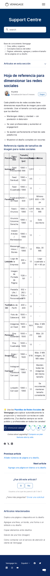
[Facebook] (5, 444)
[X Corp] (8, 444)
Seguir (42, 94)
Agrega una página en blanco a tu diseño (27, 467)
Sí (21, 485)
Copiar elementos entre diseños (18, 530)
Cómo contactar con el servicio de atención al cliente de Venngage (24, 541)
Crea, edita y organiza (16, 46)
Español (24, 563)
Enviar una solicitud (35, 497)
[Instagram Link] (12, 568)
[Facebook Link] (34, 563)
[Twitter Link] (40, 563)
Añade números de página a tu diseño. (21, 457)
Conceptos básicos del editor (19, 49)
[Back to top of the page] (5, 571)
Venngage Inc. (12, 563)
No (28, 485)
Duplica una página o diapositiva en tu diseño (24, 517)
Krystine (14, 92)
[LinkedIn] (12, 444)
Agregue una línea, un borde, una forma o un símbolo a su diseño (24, 523)
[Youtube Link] (17, 568)
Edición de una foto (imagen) (17, 535)
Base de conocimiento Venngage (17, 44)
